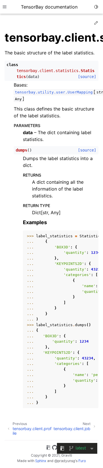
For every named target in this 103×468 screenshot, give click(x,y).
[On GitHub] (54, 448)
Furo (82, 461)
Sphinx (40, 461)
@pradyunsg (64, 461)
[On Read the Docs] (48, 448)
